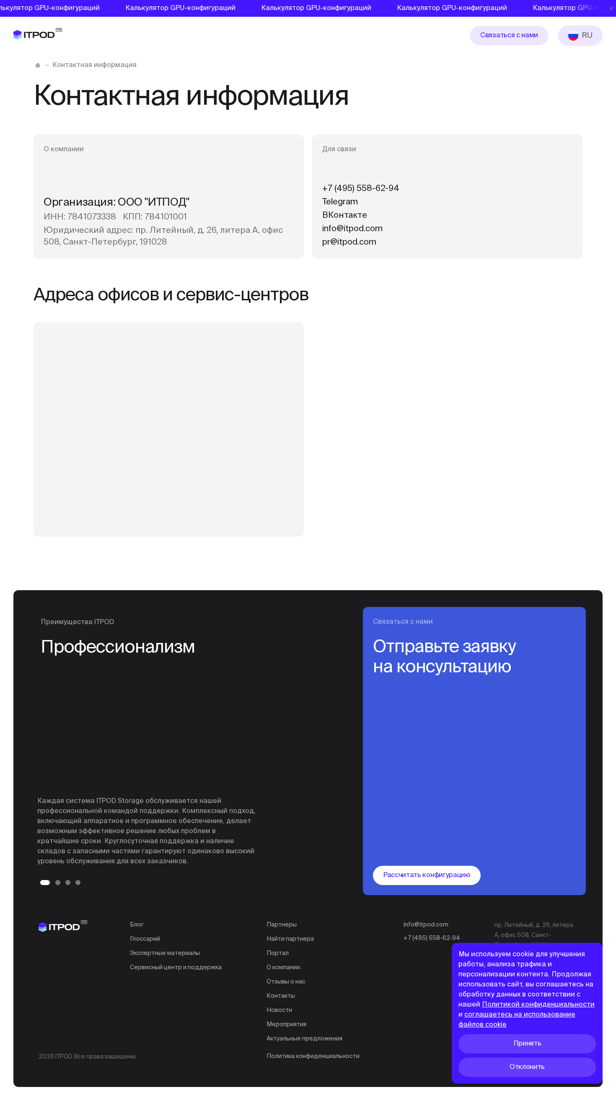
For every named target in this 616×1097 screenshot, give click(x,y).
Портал (278, 953)
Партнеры (282, 925)
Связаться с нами (509, 35)
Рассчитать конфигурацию (427, 875)
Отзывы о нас (286, 982)
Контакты (281, 996)
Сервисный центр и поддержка (176, 968)
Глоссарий (145, 939)
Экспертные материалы (165, 953)
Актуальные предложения (304, 1039)
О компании (283, 968)
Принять (527, 1043)
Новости (279, 1010)
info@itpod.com (426, 925)
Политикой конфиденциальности (538, 1004)
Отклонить (527, 1067)
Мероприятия (286, 1024)
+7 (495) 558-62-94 (432, 938)
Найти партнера (290, 939)
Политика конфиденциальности (313, 1056)
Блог (137, 925)
